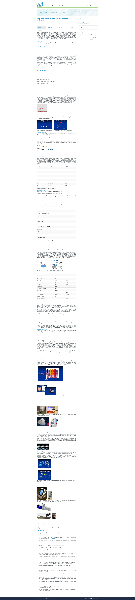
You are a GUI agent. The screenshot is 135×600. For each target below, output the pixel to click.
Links (83, 5)
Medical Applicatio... (93, 37)
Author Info (60, 27)
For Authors (61, 5)
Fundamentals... (92, 35)
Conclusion (91, 39)
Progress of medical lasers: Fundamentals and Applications (52, 19)
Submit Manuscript (91, 5)
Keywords (91, 32)
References (92, 40)
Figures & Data (70, 27)
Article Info (50, 27)
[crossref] (65, 533)
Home (92, 1)
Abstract (91, 31)
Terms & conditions (47, 598)
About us (54, 5)
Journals (76, 5)
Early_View (81, 23)
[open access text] (40, 4)
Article (39, 27)
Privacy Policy (39, 598)
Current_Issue (86, 23)
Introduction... (92, 34)
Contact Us (96, 1)
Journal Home (81, 22)
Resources (70, 5)
